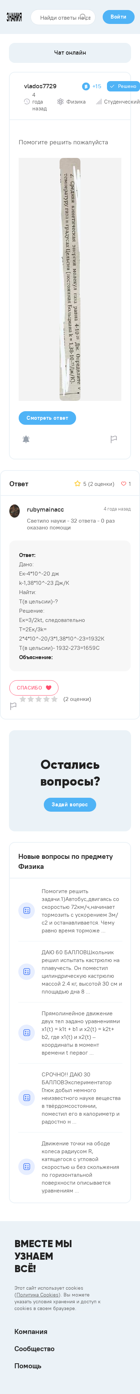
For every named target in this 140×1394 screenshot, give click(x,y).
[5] (54, 699)
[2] (30, 699)
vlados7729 (40, 86)
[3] (38, 699)
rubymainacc (45, 509)
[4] (46, 699)
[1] (22, 699)
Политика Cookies (38, 1294)
